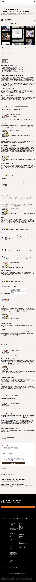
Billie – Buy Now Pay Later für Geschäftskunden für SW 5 (25, 371)
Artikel (5, 518)
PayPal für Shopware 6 (28, 175)
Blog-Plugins (4, 58)
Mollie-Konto (12, 432)
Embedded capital (22, 529)
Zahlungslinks (12, 525)
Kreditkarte (32, 148)
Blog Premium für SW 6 (19, 281)
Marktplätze (11, 539)
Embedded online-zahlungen (22, 524)
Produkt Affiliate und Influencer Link (21, 106)
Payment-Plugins (5, 55)
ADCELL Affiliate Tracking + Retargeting (14, 120)
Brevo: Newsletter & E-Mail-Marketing (21, 303)
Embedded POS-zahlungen (21, 526)
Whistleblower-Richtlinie (13, 573)
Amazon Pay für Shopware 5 (20, 189)
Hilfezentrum (12, 549)
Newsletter (17, 318)
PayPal (29, 148)
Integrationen (21, 536)
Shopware (14, 47)
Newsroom (11, 560)
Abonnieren (13, 463)
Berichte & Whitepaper (22, 546)
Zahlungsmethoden (21, 141)
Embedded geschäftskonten (22, 528)
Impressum (18, 573)
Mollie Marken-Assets (22, 543)
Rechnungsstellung (13, 529)
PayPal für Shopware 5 (19, 175)
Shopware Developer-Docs (13, 423)
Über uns (11, 557)
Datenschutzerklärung (9, 460)
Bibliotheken (21, 537)
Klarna (4, 149)
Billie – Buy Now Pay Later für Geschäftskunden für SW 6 (12, 372)
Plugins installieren (5, 62)
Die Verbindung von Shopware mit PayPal (20, 167)
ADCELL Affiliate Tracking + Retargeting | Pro (24, 119)
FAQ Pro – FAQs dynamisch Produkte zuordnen (23, 229)
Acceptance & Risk (12, 533)
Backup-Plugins (4, 61)
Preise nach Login (18, 355)
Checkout (11, 524)
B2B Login (17, 341)
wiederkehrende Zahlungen (20, 150)
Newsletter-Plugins (5, 59)
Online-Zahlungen (12, 523)
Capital (11, 530)
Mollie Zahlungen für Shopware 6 (21, 159)
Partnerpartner (12, 543)
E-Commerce (12, 536)
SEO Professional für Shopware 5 (21, 213)
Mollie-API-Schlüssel (10, 437)
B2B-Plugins (4, 60)
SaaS (10, 540)
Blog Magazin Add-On (19, 267)
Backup (16, 395)
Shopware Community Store (7, 53)
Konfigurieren (4, 438)
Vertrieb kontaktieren (13, 552)
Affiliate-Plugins (4, 54)
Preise (11, 561)
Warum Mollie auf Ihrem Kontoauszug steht (13, 554)
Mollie (2, 518)
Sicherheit (11, 562)
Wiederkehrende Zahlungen (14, 528)
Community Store (16, 67)
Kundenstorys (21, 544)
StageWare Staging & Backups (20, 408)
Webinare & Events (22, 547)
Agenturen (11, 545)
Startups (11, 546)
